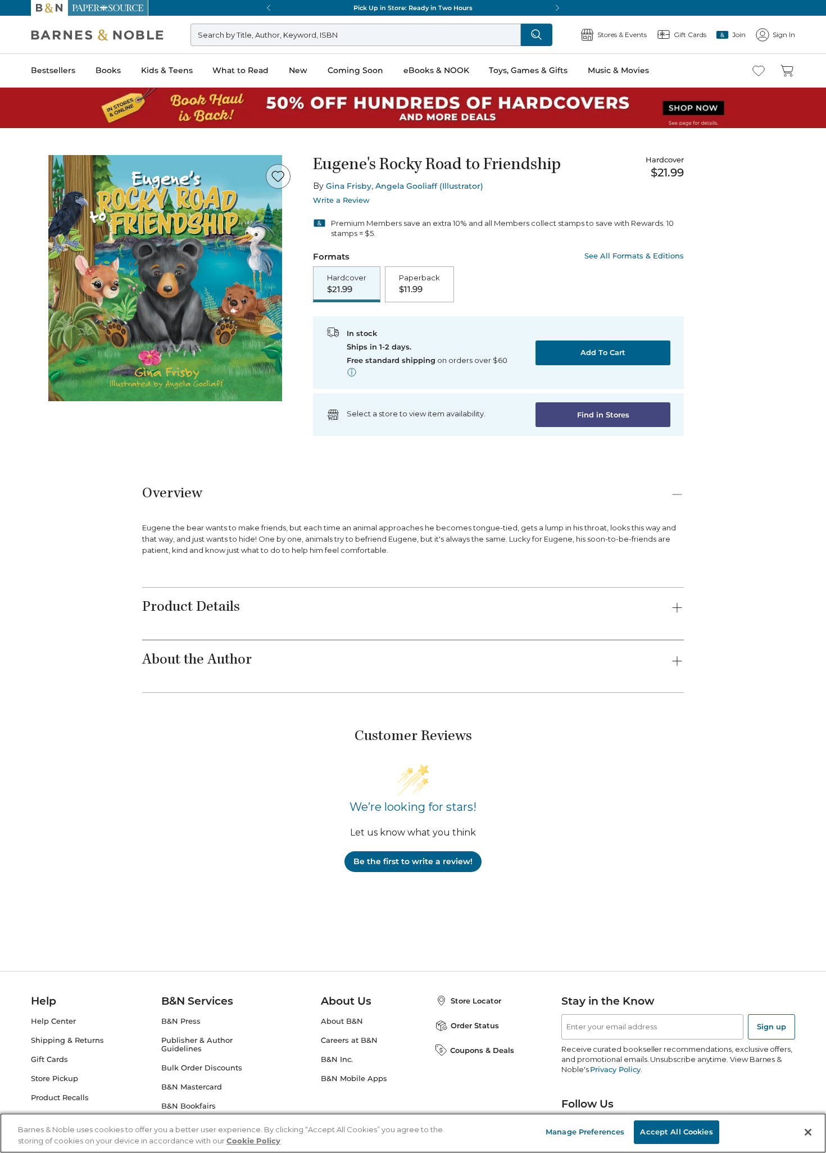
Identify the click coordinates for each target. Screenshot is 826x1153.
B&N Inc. (337, 1059)
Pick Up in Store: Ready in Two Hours (413, 8)
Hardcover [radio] (346, 283)
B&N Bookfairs (188, 1106)
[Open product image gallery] (165, 278)
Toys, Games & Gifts (528, 70)
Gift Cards (49, 1059)
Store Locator (476, 1000)
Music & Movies (618, 70)
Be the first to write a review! (413, 861)
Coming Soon (355, 70)
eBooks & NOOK (436, 70)
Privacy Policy (615, 1069)
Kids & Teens (167, 70)
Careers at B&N (349, 1040)
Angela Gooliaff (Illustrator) (429, 186)
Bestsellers (53, 70)
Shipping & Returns (67, 1040)
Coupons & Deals (482, 1050)
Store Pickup (54, 1078)
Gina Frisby (348, 186)
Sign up (771, 1026)
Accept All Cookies (676, 1131)
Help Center (53, 1021)
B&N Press (181, 1021)
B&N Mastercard (191, 1087)
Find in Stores (603, 414)
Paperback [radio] (419, 283)
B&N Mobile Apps (354, 1078)
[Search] (536, 35)
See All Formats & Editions (634, 256)
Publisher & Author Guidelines (197, 1044)
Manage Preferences (585, 1131)
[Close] (808, 1132)
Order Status (475, 1025)
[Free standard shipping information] (351, 371)
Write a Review (341, 200)
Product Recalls (60, 1097)
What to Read (240, 70)
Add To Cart (602, 352)
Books (108, 70)
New (298, 70)
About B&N (342, 1021)
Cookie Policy (253, 1140)
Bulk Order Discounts (201, 1068)
